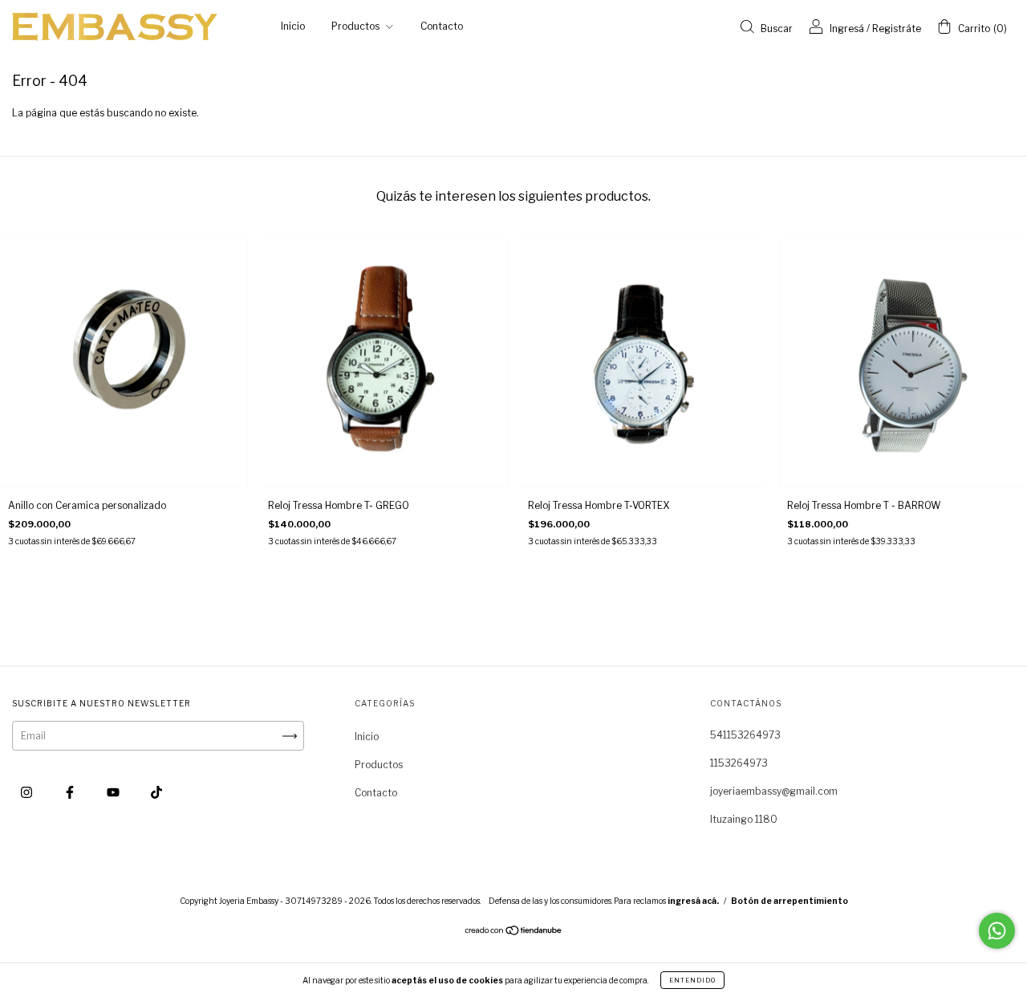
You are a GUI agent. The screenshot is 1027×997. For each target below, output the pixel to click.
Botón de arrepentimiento (789, 900)
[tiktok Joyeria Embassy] (156, 792)
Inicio (293, 26)
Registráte (896, 28)
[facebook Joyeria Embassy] (71, 792)
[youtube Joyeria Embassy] (114, 792)
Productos (356, 26)
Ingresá (847, 28)
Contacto (441, 26)
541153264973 (745, 735)
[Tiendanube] (514, 932)
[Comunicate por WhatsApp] (997, 931)
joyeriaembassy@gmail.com (774, 791)
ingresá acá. (693, 900)
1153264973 (739, 763)
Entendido (692, 980)
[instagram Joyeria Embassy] (27, 792)
